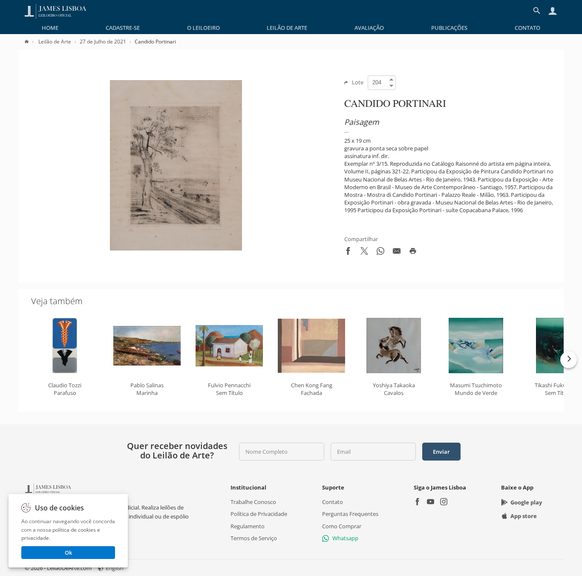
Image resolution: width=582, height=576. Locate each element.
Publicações (449, 28)
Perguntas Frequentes (350, 514)
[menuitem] (50, 27)
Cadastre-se (123, 28)
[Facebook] (417, 502)
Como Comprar (341, 526)
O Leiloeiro (203, 28)
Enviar (441, 451)
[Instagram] (443, 502)
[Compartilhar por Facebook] (348, 252)
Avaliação (369, 28)
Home (50, 28)
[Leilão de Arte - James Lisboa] (55, 10)
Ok (68, 552)
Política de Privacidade (258, 514)
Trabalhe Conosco (253, 502)
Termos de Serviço (253, 537)
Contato (527, 28)
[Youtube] (430, 502)
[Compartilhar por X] (364, 252)
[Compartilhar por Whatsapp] (380, 252)
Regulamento (247, 526)
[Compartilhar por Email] (396, 252)
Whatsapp (345, 537)
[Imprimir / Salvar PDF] (413, 252)
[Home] (31, 41)
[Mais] (568, 359)
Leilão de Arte (287, 28)
